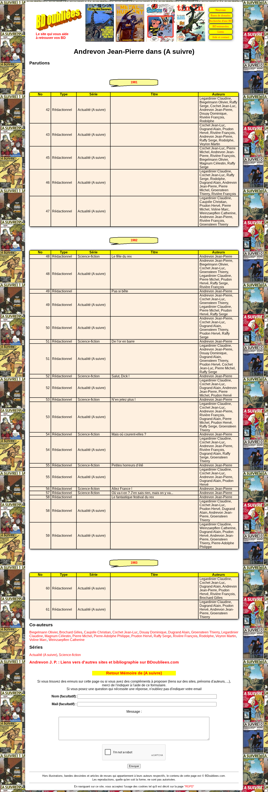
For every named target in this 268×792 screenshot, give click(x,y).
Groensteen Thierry (205, 632)
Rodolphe (206, 636)
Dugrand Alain (178, 632)
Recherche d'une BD (220, 20)
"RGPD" (189, 786)
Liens (221, 31)
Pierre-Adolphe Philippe (112, 636)
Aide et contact (220, 37)
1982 (134, 240)
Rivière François (185, 636)
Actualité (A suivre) (43, 655)
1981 (134, 82)
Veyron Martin (225, 636)
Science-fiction (70, 655)
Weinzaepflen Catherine (67, 640)
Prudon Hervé (141, 636)
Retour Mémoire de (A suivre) (134, 673)
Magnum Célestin (58, 636)
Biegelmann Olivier (43, 632)
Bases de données (221, 15)
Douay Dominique (152, 632)
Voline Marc (38, 640)
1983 (134, 562)
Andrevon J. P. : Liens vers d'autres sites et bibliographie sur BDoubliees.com (104, 662)
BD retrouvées (221, 26)
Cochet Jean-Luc (125, 632)
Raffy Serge (162, 636)
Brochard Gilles (70, 632)
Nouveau (220, 10)
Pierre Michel (82, 636)
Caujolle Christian (97, 632)
